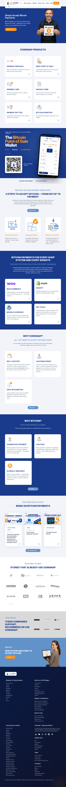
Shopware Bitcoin (9, 742)
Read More (32, 489)
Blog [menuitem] (51, 3)
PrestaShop (8, 733)
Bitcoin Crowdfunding (39, 709)
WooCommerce (9, 683)
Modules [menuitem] (34, 3)
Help (36, 740)
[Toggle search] (9, 6)
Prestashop (8, 688)
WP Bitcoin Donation (10, 761)
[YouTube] (39, 734)
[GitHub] (45, 734)
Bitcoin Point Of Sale (10, 770)
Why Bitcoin (37, 771)
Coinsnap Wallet (41, 181)
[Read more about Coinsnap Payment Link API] (58, 544)
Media (36, 769)
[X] (42, 734)
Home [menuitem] (21, 3)
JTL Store (8, 738)
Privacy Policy (38, 757)
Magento (8, 690)
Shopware (8, 697)
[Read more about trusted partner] (37, 620)
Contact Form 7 (38, 683)
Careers (36, 768)
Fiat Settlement (11, 527)
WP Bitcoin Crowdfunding (11, 768)
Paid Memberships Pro (39, 693)
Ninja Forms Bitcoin (10, 752)
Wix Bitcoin (8, 743)
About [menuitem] (47, 3)
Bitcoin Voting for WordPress (41, 704)
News (9, 529)
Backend (36, 744)
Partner (36, 749)
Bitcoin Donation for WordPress (41, 703)
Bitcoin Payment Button (39, 717)
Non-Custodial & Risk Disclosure (41, 760)
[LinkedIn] (36, 734)
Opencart (8, 691)
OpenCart (8, 737)
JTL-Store (8, 693)
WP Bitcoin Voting (10, 763)
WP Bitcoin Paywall (10, 764)
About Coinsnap (38, 766)
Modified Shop (9, 695)
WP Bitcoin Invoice (10, 759)
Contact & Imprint (38, 775)
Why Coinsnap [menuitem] (27, 3)
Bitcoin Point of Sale (39, 715)
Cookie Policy (38, 758)
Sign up (9, 657)
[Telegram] (52, 734)
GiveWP (36, 688)
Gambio (7, 686)
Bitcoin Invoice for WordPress (41, 701)
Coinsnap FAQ (38, 742)
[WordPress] (49, 734)
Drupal (7, 700)
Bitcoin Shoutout (38, 708)
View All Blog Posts (32, 550)
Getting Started (38, 747)
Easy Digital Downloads (39, 691)
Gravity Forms (37, 686)
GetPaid (36, 695)
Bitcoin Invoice (38, 719)
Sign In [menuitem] (56, 3)
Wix (7, 698)
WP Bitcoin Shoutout (10, 766)
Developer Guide (50, 527)
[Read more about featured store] (11, 575)
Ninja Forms (37, 690)
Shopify (7, 684)
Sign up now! (10, 29)
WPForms (37, 684)
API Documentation (39, 745)
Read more (32, 407)
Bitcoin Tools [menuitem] (41, 3)
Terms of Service (38, 755)
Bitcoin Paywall (38, 706)
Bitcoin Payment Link (39, 721)
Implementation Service (40, 773)
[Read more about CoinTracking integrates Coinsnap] (39, 544)
